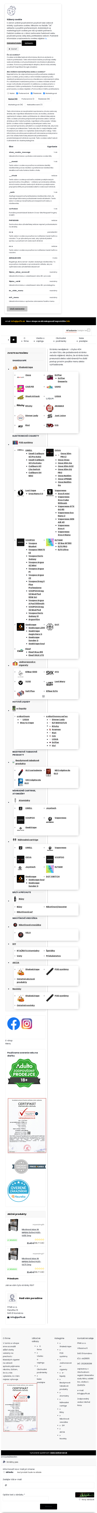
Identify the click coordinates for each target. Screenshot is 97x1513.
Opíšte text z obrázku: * (14, 1494)
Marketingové (51, 93)
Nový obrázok (88, 1499)
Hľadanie (71, 330)
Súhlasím (29, 43)
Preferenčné (24, 93)
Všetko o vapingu (40, 339)
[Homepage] (13, 340)
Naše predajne (83, 339)
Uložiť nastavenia (17, 309)
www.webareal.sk (58, 1453)
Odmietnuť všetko (14, 43)
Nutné (12, 93)
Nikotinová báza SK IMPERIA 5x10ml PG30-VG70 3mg (31, 1261)
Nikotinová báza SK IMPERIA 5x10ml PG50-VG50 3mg (31, 1232)
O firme (26, 339)
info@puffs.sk (17, 1317)
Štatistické (37, 93)
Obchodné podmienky (61, 339)
